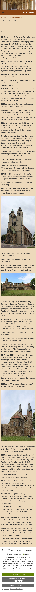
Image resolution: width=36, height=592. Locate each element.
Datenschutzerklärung (16, 589)
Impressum (5, 589)
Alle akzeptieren (18, 575)
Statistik (26, 554)
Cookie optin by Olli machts (29, 590)
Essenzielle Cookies (15, 554)
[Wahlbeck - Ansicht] (18, 284)
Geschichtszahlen (16, 17)
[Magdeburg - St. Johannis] (18, 222)
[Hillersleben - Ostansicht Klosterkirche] (18, 415)
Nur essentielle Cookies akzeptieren (18, 580)
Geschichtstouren (27, 12)
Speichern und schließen (18, 585)
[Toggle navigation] (3, 12)
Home (3, 17)
